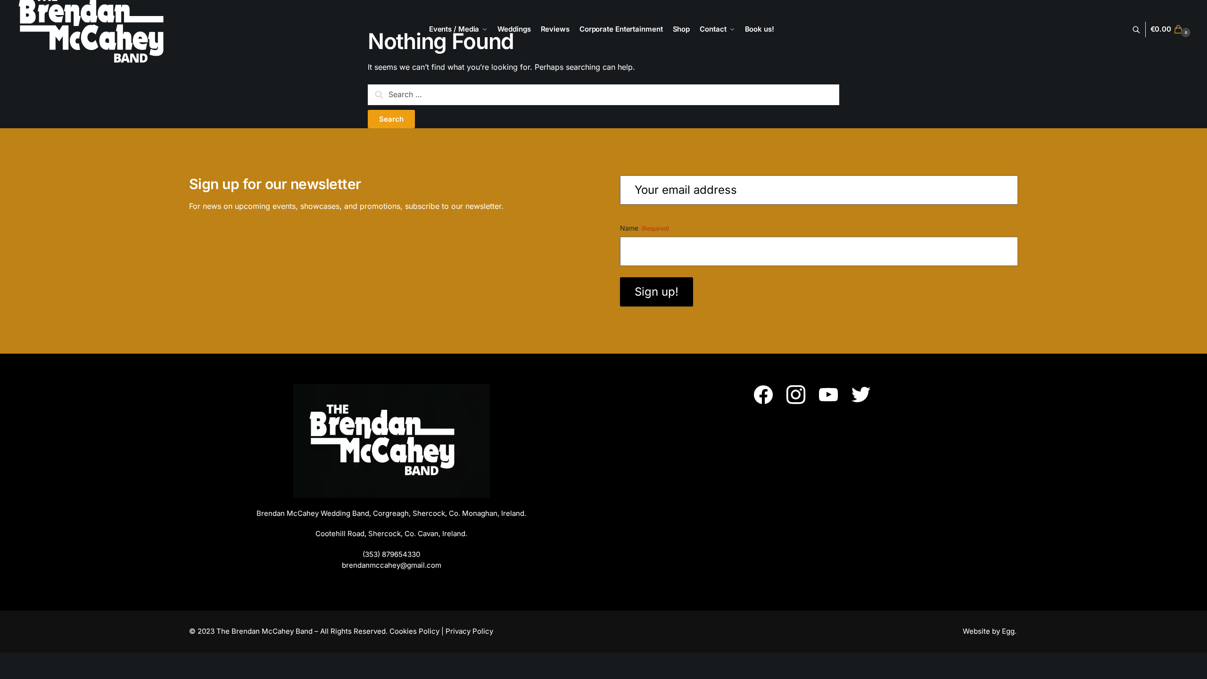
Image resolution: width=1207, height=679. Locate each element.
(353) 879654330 (391, 554)
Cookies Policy (414, 631)
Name (644, 228)
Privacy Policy (469, 631)
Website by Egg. (990, 631)
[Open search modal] (1141, 29)
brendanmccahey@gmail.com (391, 565)
